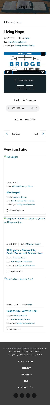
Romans (27, 319)
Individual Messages (19, 186)
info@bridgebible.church (19, 354)
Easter (27, 38)
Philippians (30, 244)
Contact (23, 387)
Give (26, 381)
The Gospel (13, 192)
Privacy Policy (36, 354)
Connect (26, 368)
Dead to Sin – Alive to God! (22, 311)
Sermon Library (14, 22)
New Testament (19, 42)
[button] (31, 387)
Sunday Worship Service (24, 46)
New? (21, 361)
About (29, 361)
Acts (10, 42)
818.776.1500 (34, 351)
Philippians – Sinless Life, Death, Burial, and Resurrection (24, 252)
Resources (26, 374)
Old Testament (29, 201)
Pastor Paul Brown (26, 80)
